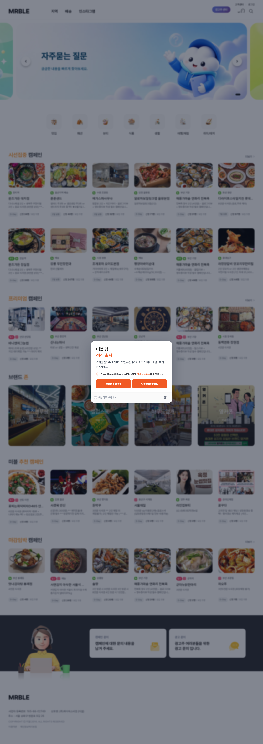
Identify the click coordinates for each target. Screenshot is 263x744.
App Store (113, 383)
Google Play (149, 383)
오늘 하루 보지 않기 (107, 397)
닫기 (166, 397)
